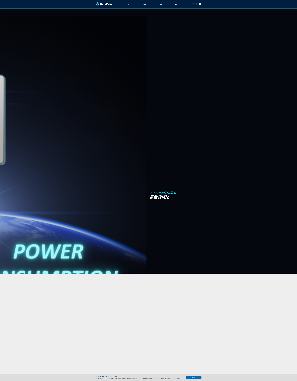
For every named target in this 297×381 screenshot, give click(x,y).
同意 (193, 378)
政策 (179, 378)
